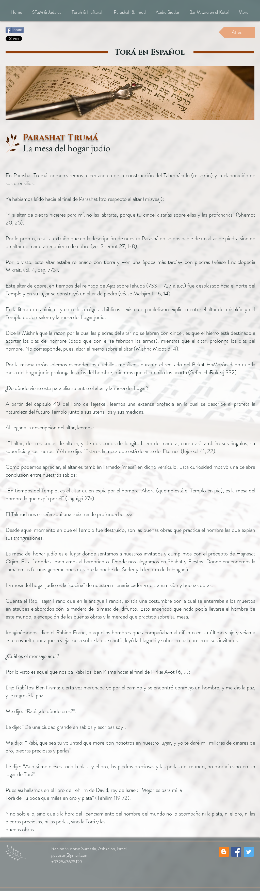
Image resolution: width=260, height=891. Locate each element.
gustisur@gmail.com (70, 855)
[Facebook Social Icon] (236, 852)
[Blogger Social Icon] (224, 852)
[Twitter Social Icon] (249, 852)
